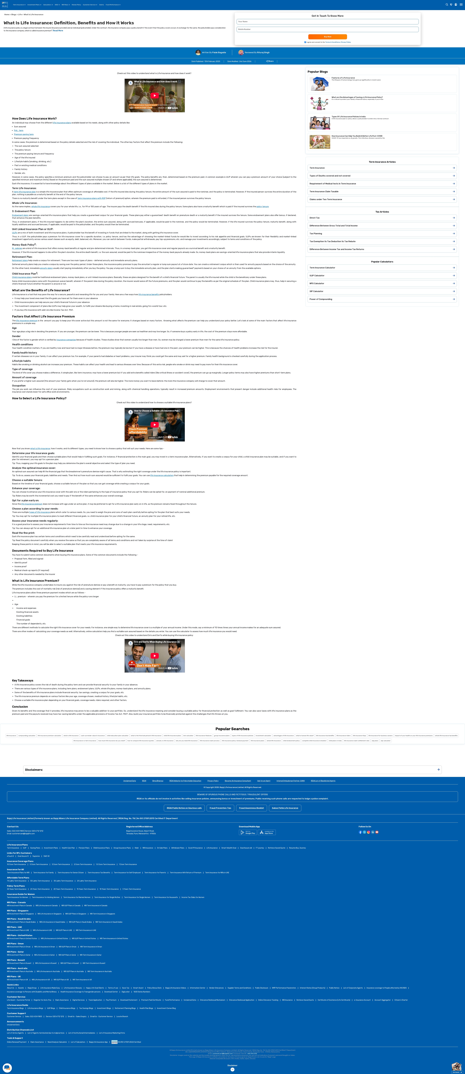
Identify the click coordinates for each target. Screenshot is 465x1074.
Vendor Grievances (216, 988)
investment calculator (263, 735)
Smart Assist (138, 988)
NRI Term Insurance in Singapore (102, 914)
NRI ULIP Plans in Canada (71, 906)
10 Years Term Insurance (109, 889)
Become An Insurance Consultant (238, 781)
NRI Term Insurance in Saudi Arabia (109, 922)
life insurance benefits (149, 294)
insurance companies (66, 340)
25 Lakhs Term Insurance (87, 881)
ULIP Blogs (51, 1008)
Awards (21, 988)
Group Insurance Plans (122, 848)
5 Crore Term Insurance (39, 864)
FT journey (260, 848)
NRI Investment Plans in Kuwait (19, 963)
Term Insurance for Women (17, 897)
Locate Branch (122, 1017)
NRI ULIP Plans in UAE (64, 930)
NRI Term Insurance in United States (114, 939)
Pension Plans (84, 848)
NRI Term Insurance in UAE (86, 930)
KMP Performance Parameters (284, 988)
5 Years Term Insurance (132, 889)
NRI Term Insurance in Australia (100, 971)
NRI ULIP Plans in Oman (67, 947)
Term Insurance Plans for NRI (18, 873)
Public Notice (334, 988)
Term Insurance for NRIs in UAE (217, 873)
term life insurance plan (25, 192)
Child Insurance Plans (101, 848)
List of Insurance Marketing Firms (112, 1033)
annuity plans (46, 268)
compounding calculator (26, 735)
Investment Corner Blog (166, 1008)
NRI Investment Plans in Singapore (20, 914)
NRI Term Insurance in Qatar (90, 955)
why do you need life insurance (187, 741)
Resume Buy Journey (297, 848)
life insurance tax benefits (325, 735)
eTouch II (10, 856)
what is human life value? (305, 735)
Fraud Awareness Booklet (251, 808)
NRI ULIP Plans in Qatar (67, 955)
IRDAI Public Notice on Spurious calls (184, 808)
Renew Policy (76, 5)
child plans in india (335, 741)
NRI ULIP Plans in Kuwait (70, 963)
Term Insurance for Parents (155, 873)
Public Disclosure (261, 988)
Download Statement (128, 1000)
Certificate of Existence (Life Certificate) (334, 1000)
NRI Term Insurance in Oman (91, 947)
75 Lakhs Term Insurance (16, 881)
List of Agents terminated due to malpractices (46, 1033)
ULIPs (14, 233)
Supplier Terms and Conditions (239, 988)
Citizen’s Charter (401, 1000)
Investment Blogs (104, 1008)
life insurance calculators (162, 475)
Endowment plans (20, 215)
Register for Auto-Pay (42, 1000)
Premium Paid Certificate (151, 1000)
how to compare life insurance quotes (141, 741)
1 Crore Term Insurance (128, 864)
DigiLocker (126, 992)
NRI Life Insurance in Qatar (44, 955)
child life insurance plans (172, 735)
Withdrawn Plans (177, 848)
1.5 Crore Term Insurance (105, 864)
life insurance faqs (359, 735)
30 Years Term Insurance (16, 889)
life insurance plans (62, 123)
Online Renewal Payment (17, 1042)
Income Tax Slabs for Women (193, 897)
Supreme (36, 856)
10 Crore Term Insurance (16, 864)
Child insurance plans (22, 277)
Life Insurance (212, 848)
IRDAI (144, 781)
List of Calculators (78, 1042)
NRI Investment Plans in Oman (19, 947)
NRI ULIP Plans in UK (61, 980)
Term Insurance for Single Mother (107, 897)
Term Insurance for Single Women (137, 897)
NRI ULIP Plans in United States (84, 939)
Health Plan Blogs (146, 1008)
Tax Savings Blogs (86, 1008)
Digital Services (79, 1000)
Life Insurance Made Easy (50, 988)
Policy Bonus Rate (154, 988)
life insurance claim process (210, 741)
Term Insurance (18, 5)
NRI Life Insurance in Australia (48, 971)
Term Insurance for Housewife (166, 897)
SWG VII (46, 856)
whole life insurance (40, 206)
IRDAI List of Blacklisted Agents (323, 781)
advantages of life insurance (284, 735)
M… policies (17, 248)
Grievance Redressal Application (241, 1000)
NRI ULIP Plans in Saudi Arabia (80, 922)
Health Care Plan (68, 848)
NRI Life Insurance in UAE (42, 930)
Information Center (197, 988)
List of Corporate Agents (353, 988)
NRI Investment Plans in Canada (19, 906)
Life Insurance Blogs (35, 1008)
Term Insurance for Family (43, 873)
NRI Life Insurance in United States (54, 939)
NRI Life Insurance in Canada (47, 906)
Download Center (111, 992)
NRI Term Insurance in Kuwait (94, 963)
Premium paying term (24, 134)
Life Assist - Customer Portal (18, 1000)
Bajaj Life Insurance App (98, 1042)
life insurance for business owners (380, 735)
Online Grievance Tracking (268, 1000)
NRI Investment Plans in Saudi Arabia (21, 922)
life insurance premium (26, 320)
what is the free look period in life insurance (146, 735)
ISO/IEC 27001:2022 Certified (129, 1042)
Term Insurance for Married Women (76, 897)
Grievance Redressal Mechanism (212, 1000)
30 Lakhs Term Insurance (63, 881)
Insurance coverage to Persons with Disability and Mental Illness (32, 992)
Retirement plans (20, 260)
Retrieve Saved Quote (276, 848)
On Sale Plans (162, 848)
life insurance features (204, 735)
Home (6, 15)
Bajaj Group (32, 988)
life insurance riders (344, 735)
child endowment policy (291, 741)
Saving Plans (35, 848)
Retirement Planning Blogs (125, 1008)
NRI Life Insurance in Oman (44, 947)
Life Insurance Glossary (73, 988)
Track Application (95, 1000)
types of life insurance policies (242, 735)
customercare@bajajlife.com (23, 834)
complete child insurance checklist (314, 741)
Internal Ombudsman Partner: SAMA (291, 781)
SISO (56, 5)
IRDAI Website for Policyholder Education (185, 781)
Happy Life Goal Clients (95, 988)
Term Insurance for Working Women (45, 897)
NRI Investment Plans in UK (17, 980)
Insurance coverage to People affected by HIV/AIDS (387, 988)
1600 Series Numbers (142, 992)
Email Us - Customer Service (101, 1017)
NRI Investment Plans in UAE (18, 930)
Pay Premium (111, 1000)
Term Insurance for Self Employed (127, 873)
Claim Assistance (62, 1000)
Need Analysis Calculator (57, 1042)
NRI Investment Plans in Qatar (18, 955)
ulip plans (375, 741)
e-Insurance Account (362, 1000)
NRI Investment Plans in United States (22, 939)
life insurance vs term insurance (85, 741)
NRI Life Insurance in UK (41, 980)
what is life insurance (40, 448)
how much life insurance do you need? (111, 741)
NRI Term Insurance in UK (82, 980)
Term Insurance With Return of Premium (185, 873)
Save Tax (125, 988)
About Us (10, 988)
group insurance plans (222, 735)
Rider (137, 848)
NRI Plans (65, 5)
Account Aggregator (383, 1000)
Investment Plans (33, 5)
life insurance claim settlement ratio (356, 741)
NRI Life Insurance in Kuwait (46, 963)
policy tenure (263, 206)
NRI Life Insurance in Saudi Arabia (52, 922)
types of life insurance (39, 512)
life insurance (11, 735)
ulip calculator (386, 741)
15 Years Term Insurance (86, 889)
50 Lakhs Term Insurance (40, 881)
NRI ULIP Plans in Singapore (75, 914)
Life (20, 15)
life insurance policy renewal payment (235, 741)
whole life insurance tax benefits (446, 735)
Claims (101, 5)
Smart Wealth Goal (228, 848)
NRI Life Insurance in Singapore (50, 914)
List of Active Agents (15, 1033)
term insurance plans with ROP (92, 198)
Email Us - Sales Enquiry (77, 1017)
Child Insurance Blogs (67, 1008)
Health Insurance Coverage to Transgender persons (81, 992)
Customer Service (89, 5)
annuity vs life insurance (164, 741)
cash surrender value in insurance (93, 735)
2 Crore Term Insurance (83, 864)
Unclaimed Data (129, 781)
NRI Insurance (148, 848)
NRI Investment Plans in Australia (20, 971)
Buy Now (327, 37)
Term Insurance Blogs (15, 1008)
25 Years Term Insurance (40, 889)
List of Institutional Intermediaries (81, 1033)
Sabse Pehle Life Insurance (285, 808)
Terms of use (113, 988)
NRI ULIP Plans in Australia (74, 971)
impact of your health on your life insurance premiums (414, 735)
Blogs (13, 15)
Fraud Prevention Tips (220, 808)
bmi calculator (188, 735)
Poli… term (18, 130)
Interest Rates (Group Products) (312, 988)
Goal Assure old (246, 848)
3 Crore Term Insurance (61, 864)
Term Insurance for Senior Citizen (71, 873)
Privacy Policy (213, 781)
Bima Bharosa (157, 781)
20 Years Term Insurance (63, 889)
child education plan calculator (117, 735)
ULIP (24, 848)
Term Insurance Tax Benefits (99, 873)
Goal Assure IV (23, 856)
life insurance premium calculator (49, 735)
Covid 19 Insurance (195, 848)
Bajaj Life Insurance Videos (175, 988)
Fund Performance (112, 5)
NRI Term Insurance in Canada (95, 906)
